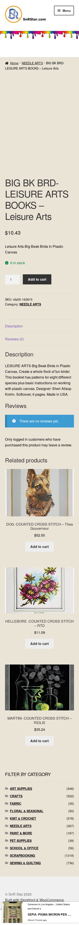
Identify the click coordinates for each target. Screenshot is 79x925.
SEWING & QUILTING (25, 863)
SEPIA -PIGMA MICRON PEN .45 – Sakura (49, 914)
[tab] (39, 326)
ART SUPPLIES (21, 788)
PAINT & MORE (21, 833)
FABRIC (15, 803)
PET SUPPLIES (21, 840)
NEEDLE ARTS (32, 63)
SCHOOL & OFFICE (24, 848)
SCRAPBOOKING (22, 855)
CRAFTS (16, 796)
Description (14, 326)
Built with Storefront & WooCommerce (34, 899)
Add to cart (37, 279)
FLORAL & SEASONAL (26, 811)
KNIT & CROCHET (23, 818)
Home (14, 63)
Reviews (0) (14, 338)
